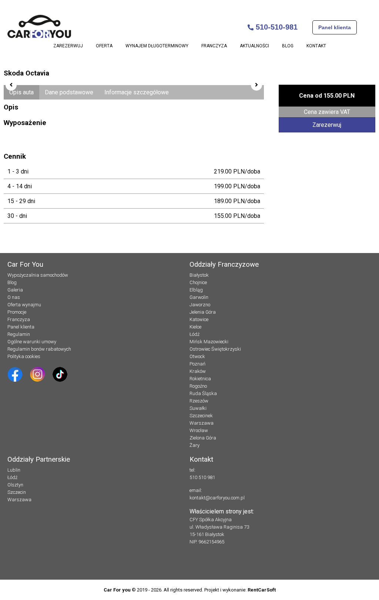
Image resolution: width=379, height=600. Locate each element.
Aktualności (254, 45)
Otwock (197, 356)
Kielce (195, 327)
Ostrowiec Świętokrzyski (215, 349)
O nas (13, 297)
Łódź (194, 334)
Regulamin (18, 334)
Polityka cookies (23, 356)
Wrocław (199, 430)
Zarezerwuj (68, 45)
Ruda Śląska (203, 393)
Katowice (199, 319)
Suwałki (198, 408)
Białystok (199, 275)
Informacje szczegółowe (136, 92)
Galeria (15, 290)
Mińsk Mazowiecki (209, 341)
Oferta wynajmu (24, 304)
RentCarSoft (262, 590)
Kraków (198, 371)
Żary (194, 445)
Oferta (104, 45)
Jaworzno (200, 304)
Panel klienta (334, 27)
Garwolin (199, 297)
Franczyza (214, 45)
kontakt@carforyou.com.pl (217, 497)
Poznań (197, 364)
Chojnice (198, 282)
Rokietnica (200, 378)
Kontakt (316, 45)
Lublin (13, 470)
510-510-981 (276, 27)
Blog (288, 45)
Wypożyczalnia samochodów (37, 275)
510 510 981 (202, 477)
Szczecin (16, 492)
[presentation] (11, 85)
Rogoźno (198, 386)
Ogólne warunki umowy (31, 341)
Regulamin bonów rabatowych (39, 349)
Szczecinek (201, 415)
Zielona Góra (203, 438)
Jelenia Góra (203, 312)
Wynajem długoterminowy (156, 45)
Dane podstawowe (69, 92)
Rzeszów (199, 401)
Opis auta (21, 92)
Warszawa (202, 423)
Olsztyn (15, 485)
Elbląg (196, 290)
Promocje (16, 312)
